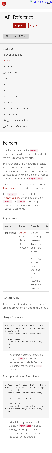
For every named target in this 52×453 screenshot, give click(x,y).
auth (5, 90)
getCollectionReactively (15, 126)
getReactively (10, 72)
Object (22, 232)
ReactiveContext (11, 96)
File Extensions (11, 114)
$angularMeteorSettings (15, 120)
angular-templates (12, 54)
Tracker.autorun (11, 188)
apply (6, 84)
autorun (7, 66)
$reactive (8, 102)
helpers (7, 60)
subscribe (8, 48)
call (5, 78)
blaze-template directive (15, 108)
